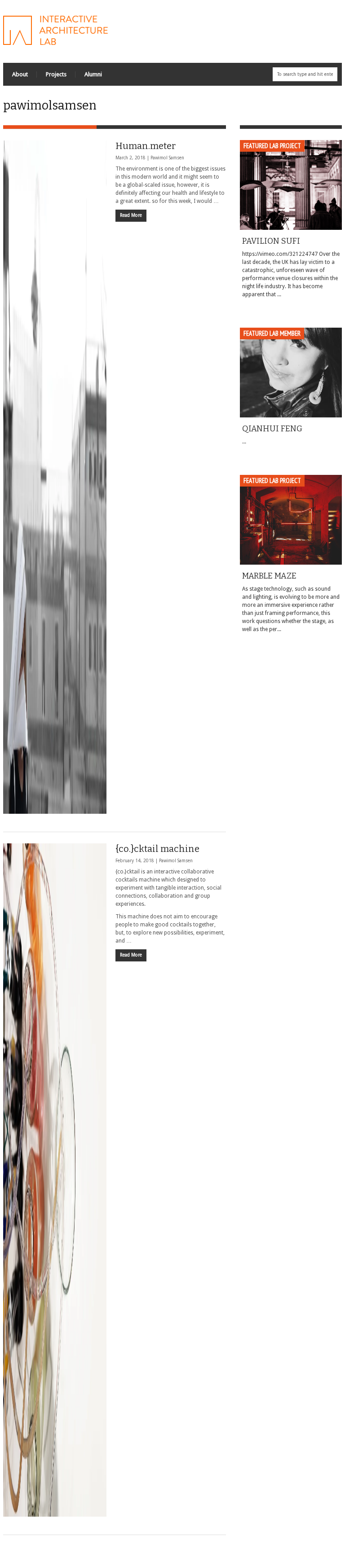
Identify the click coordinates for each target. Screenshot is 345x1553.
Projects (56, 74)
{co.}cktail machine (157, 848)
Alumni (93, 74)
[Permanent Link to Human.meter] (54, 477)
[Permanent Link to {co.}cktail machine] (54, 1180)
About (20, 74)
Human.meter (145, 145)
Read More (131, 215)
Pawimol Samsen (167, 157)
